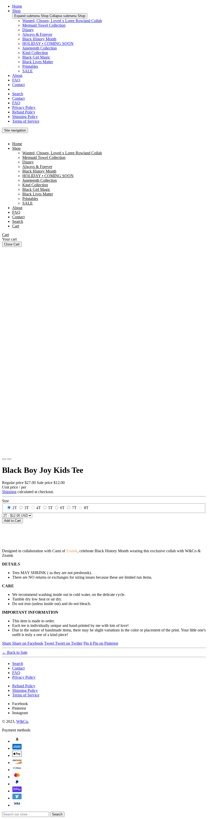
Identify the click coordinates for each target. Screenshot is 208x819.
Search (17, 94)
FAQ (16, 80)
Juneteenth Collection (39, 48)
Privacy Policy (24, 107)
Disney (28, 30)
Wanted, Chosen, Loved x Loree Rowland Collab (62, 21)
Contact (18, 84)
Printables (30, 66)
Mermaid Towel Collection (43, 25)
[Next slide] (9, 459)
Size (5, 501)
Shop (16, 11)
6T (62, 508)
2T (14, 508)
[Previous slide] (4, 459)
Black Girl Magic (36, 57)
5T (50, 508)
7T (74, 508)
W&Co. (22, 721)
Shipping (9, 492)
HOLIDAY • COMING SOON (48, 43)
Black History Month (39, 39)
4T (38, 508)
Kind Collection (35, 53)
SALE (27, 71)
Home (17, 6)
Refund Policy (23, 112)
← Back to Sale (14, 652)
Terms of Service (25, 121)
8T (86, 508)
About (17, 75)
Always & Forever (37, 34)
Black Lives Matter (37, 62)
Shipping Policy (25, 116)
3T (26, 508)
